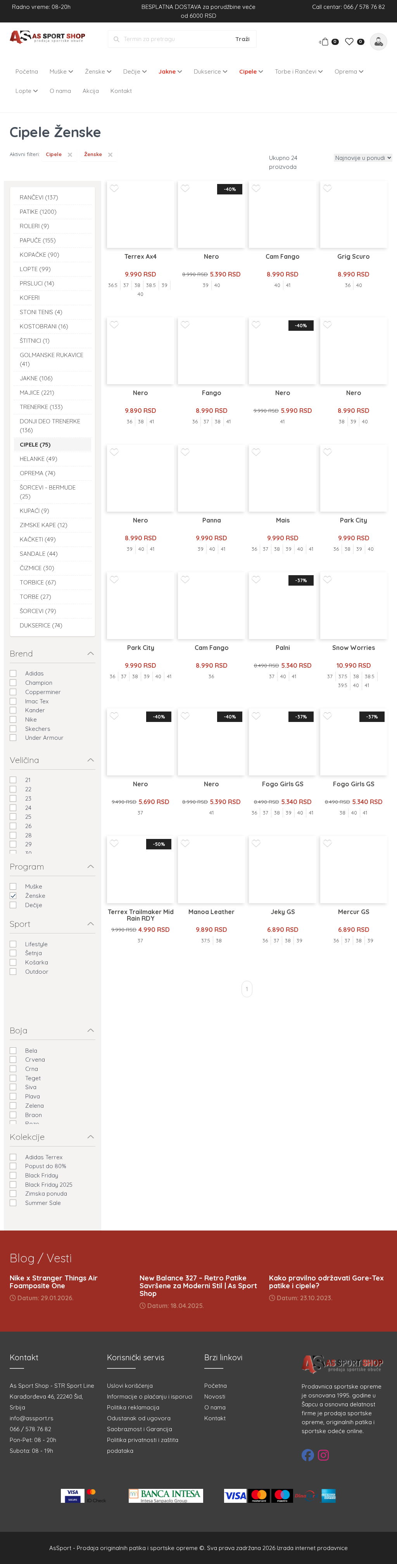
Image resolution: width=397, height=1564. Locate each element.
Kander (35, 710)
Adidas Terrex (43, 1157)
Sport (20, 923)
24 (28, 807)
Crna (31, 1068)
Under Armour (44, 737)
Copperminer (43, 692)
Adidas (34, 673)
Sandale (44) (39, 553)
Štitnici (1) (35, 340)
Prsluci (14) (37, 283)
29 (28, 844)
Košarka (36, 962)
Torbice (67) (38, 582)
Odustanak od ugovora (139, 1418)
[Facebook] (308, 1455)
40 (140, 294)
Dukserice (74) (41, 625)
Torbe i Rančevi (296, 71)
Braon (33, 1115)
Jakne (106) (36, 378)
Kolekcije (27, 1136)
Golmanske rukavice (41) (51, 359)
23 (28, 798)
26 (28, 826)
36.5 (112, 285)
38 (137, 285)
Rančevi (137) (39, 197)
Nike (31, 719)
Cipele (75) (35, 444)
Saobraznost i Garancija (139, 1429)
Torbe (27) (35, 596)
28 (28, 835)
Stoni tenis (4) (41, 312)
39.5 (342, 685)
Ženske (96, 71)
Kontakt (121, 91)
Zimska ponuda (46, 1193)
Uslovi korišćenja (130, 1385)
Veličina (24, 760)
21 (28, 780)
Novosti (214, 1396)
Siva (30, 1087)
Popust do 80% (45, 1166)
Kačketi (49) (38, 539)
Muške (59, 71)
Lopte (24, 91)
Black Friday (41, 1175)
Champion (38, 682)
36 (347, 285)
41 (288, 285)
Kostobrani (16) (44, 326)
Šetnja (33, 953)
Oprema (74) (37, 473)
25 (28, 816)
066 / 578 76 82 (30, 1429)
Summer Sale (43, 1203)
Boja (19, 1030)
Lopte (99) (35, 269)
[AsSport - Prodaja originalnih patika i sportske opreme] (50, 38)
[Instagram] (323, 1455)
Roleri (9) (34, 226)
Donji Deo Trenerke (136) (50, 426)
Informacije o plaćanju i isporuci (149, 1396)
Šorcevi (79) (38, 611)
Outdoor (36, 971)
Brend (21, 653)
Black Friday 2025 (48, 1184)
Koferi (30, 297)
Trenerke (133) (41, 407)
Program (27, 866)
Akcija (91, 91)
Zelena (34, 1105)
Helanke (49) (38, 458)
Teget (33, 1078)
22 (28, 789)
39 (164, 285)
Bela (31, 1050)
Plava (32, 1096)
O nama (60, 91)
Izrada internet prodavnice (312, 1548)
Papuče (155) (38, 240)
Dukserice (208, 71)
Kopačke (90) (39, 254)
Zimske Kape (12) (43, 525)
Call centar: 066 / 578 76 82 (348, 6)
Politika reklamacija (133, 1407)
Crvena (35, 1059)
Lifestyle (36, 944)
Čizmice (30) (37, 568)
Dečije (132, 71)
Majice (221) (37, 392)
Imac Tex (36, 701)
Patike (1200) (38, 211)
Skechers (37, 728)
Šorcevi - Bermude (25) (48, 492)
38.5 (151, 285)
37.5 (342, 676)
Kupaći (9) (34, 510)
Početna (27, 71)
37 (126, 285)
